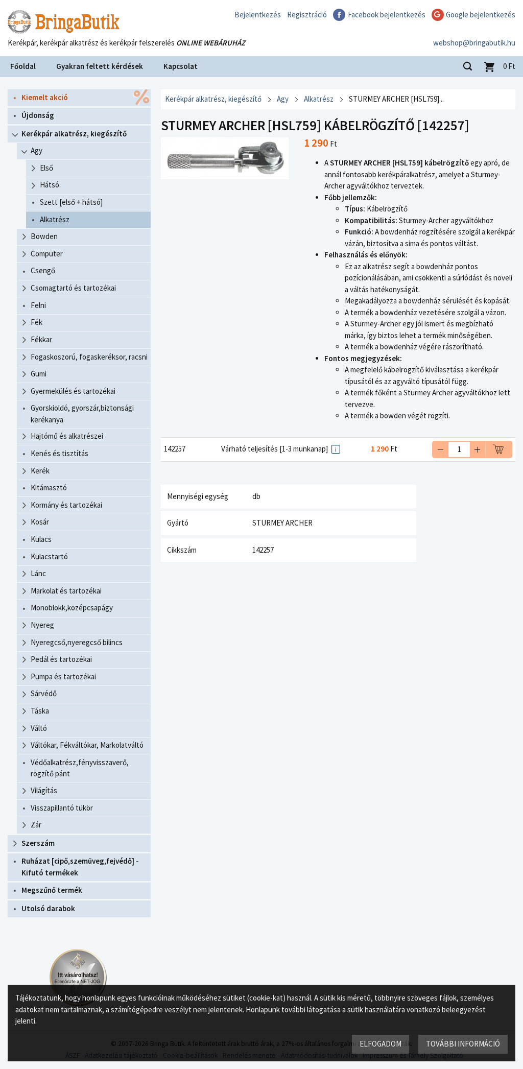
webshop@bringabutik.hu (474, 42)
